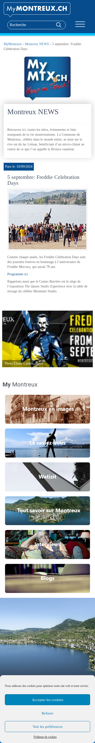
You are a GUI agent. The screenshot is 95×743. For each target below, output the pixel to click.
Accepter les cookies (47, 700)
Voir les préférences (48, 727)
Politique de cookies (45, 737)
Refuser (47, 713)
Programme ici (17, 274)
